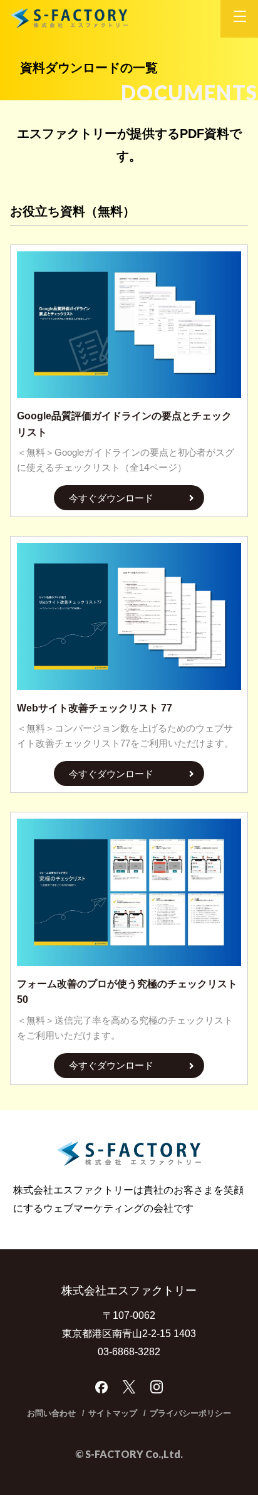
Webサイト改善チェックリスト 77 (94, 708)
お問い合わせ (51, 1413)
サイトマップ (112, 1413)
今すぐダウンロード (111, 498)
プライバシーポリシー (190, 1413)
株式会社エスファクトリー (69, 18)
